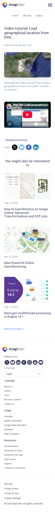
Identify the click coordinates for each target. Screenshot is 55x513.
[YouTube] (34, 362)
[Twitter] (6, 362)
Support (7, 463)
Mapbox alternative (13, 420)
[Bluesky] (12, 362)
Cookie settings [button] (12, 498)
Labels (39, 15)
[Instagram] (29, 362)
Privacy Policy (11, 488)
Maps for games (11, 433)
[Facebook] (23, 362)
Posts (15, 15)
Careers (7, 390)
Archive (27, 15)
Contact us (9, 404)
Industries (8, 416)
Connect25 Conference (14, 468)
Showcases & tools (13, 450)
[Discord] (40, 362)
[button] (50, 5)
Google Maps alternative (15, 425)
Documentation (11, 446)
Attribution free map (13, 454)
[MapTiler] (13, 5)
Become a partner (12, 399)
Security (8, 483)
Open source (10, 459)
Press (6, 395)
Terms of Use (11, 493)
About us (8, 386)
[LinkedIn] (17, 362)
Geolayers (8, 429)
